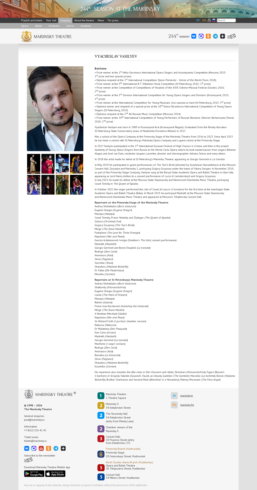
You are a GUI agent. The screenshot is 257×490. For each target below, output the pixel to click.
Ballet (38, 26)
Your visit (51, 20)
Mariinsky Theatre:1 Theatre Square (116, 396)
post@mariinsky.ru (34, 419)
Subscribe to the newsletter (39, 455)
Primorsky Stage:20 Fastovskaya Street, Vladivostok (123, 454)
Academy (86, 26)
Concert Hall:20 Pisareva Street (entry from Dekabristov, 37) (120, 440)
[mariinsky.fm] (175, 404)
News (101, 20)
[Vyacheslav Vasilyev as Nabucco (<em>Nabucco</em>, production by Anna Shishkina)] (48, 163)
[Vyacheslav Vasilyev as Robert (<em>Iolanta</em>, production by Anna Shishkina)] (76, 184)
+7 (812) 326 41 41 (35, 430)
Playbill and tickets (31, 20)
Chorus (70, 26)
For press (113, 20)
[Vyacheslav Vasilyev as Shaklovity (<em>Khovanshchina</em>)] (76, 163)
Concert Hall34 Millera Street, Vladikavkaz (123, 476)
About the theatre (84, 20)
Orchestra (54, 26)
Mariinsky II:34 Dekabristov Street (118, 405)
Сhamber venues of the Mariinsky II (119, 429)
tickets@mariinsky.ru (35, 441)
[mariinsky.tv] (175, 395)
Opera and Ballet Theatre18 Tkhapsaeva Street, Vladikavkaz (125, 467)
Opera (24, 26)
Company (65, 20)
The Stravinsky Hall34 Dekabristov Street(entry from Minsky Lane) (120, 417)
